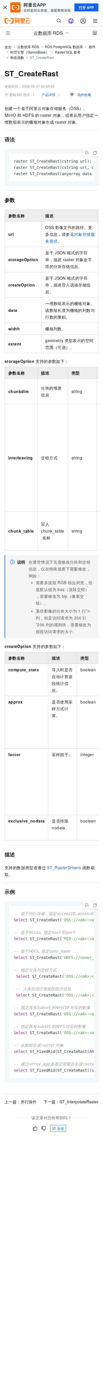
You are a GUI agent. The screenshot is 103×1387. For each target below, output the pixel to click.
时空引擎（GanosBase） (29, 52)
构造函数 (17, 57)
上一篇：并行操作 (21, 1101)
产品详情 (49, 94)
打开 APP (86, 7)
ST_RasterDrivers (64, 867)
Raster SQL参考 (67, 52)
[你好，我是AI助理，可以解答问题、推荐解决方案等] (71, 21)
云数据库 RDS (28, 46)
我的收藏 (84, 94)
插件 (92, 46)
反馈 (60, 1128)
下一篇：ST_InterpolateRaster (70, 1101)
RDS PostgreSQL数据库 (64, 46)
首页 (8, 46)
